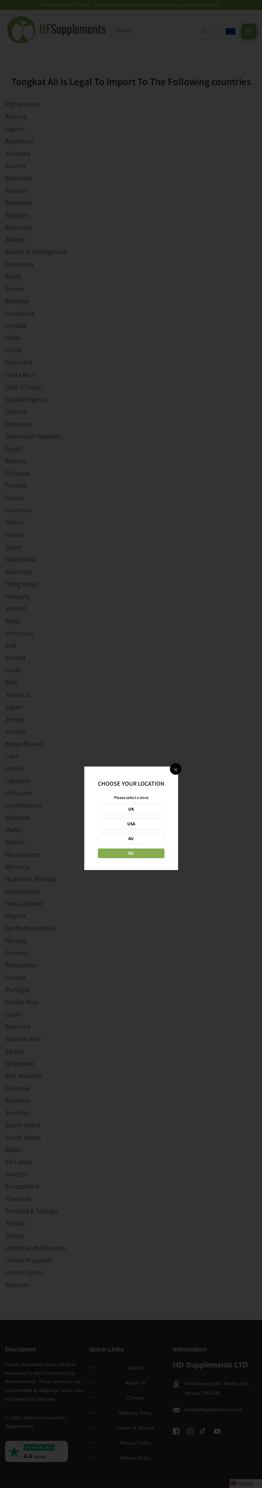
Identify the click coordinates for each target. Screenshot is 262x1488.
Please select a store (131, 797)
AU (131, 838)
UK (131, 809)
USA (131, 824)
